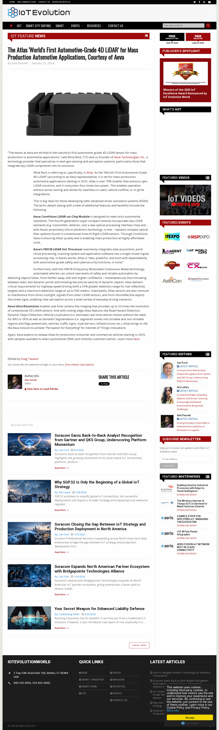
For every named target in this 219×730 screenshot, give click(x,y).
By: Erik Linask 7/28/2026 (71, 492)
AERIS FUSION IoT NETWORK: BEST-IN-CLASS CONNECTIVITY (193, 547)
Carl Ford (182, 362)
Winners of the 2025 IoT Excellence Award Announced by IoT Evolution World (185, 93)
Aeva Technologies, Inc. (129, 157)
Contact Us (115, 25)
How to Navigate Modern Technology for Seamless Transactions (181, 674)
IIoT (19, 25)
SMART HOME (89, 686)
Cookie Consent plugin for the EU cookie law (189, 723)
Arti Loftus (183, 387)
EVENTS (117, 693)
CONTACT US (44, 2)
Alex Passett (20, 63)
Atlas (89, 172)
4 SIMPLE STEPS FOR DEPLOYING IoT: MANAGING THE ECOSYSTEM (192, 519)
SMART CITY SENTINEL (38, 25)
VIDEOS (116, 672)
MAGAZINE (118, 679)
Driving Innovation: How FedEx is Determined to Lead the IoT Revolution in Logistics (193, 426)
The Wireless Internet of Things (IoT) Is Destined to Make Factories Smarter (192, 503)
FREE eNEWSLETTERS (26, 2)
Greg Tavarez (29, 359)
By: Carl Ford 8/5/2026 (69, 450)
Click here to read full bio (42, 389)
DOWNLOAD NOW (186, 494)
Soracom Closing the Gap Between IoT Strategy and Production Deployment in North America (100, 526)
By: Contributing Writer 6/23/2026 (75, 614)
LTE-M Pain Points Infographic (187, 533)
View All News (139, 645)
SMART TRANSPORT (92, 679)
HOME (12, 2)
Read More (60, 468)
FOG (83, 693)
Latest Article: (188, 366)
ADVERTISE (118, 686)
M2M (84, 672)
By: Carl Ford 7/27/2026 (70, 534)
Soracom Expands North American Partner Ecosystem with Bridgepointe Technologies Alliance (102, 568)
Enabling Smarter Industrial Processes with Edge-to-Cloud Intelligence (192, 488)
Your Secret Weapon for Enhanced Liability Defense (100, 608)
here (136, 339)
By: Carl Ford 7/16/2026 (70, 576)
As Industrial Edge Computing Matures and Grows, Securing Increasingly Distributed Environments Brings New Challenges (192, 402)
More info (173, 710)
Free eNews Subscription (79, 364)
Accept (189, 717)
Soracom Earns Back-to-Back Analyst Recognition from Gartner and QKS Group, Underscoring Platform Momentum (100, 440)
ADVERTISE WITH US (61, 2)
